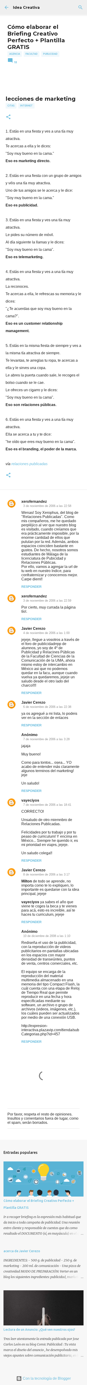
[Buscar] (80, 7)
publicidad (50, 53)
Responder (31, 586)
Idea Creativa (26, 7)
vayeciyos (30, 800)
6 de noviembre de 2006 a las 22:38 (47, 707)
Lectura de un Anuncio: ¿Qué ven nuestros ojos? (39, 1329)
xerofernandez (34, 501)
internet (26, 105)
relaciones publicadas (29, 464)
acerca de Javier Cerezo (21, 1251)
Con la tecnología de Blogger (46, 1378)
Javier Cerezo (33, 628)
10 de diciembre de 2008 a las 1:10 (46, 936)
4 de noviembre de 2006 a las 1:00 (46, 633)
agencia (14, 53)
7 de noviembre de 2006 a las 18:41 (47, 804)
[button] (8, 117)
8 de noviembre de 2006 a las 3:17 (46, 874)
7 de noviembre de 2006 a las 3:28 (46, 739)
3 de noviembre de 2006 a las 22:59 (47, 600)
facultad (32, 53)
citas (11, 105)
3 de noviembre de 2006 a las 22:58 (47, 506)
